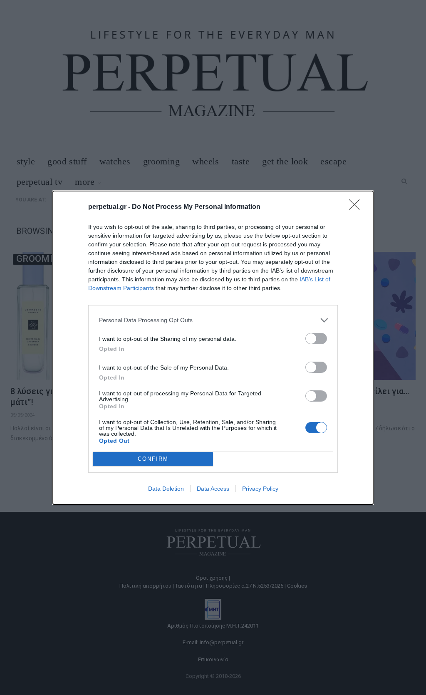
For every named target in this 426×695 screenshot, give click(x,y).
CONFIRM (153, 459)
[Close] (357, 207)
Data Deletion (166, 488)
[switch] (316, 338)
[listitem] (213, 320)
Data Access (213, 488)
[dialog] (213, 347)
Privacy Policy (260, 488)
